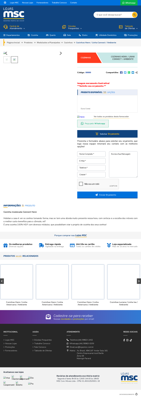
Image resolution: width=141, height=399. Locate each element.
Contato (73, 3)
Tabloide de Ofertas (43, 350)
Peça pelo (95, 123)
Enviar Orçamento (107, 195)
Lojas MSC (14, 3)
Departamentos (13, 35)
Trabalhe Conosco (59, 3)
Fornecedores (42, 3)
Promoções (131, 35)
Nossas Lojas (27, 3)
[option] (52, 284)
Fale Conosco (40, 347)
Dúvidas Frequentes (43, 340)
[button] (139, 281)
